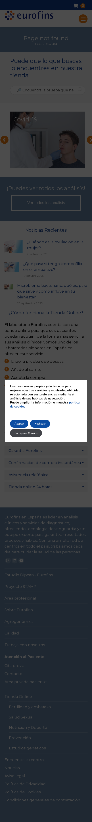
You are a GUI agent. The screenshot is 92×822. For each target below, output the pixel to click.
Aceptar (19, 423)
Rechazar (40, 423)
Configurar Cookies (26, 433)
